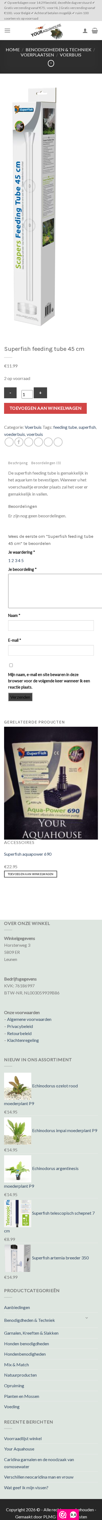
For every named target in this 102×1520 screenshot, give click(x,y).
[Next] (20, 891)
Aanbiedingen (17, 1307)
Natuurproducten (20, 1374)
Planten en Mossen (21, 1396)
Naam (14, 615)
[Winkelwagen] (95, 31)
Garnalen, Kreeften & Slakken (31, 1332)
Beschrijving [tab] (17, 463)
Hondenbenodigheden (25, 1353)
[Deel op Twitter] (28, 442)
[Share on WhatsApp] (9, 442)
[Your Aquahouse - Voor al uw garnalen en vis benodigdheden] (46, 30)
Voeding (12, 1406)
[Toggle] (87, 1318)
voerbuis (35, 434)
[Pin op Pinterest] (48, 442)
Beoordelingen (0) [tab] (46, 463)
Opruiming (14, 1385)
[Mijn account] (85, 31)
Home (13, 49)
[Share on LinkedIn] (58, 442)
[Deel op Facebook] (18, 442)
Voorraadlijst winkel (23, 1438)
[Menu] (7, 30)
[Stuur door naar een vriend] (38, 442)
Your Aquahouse (19, 1448)
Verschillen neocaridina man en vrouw (38, 1476)
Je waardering (21, 552)
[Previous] (5, 891)
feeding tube (65, 427)
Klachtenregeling (23, 1040)
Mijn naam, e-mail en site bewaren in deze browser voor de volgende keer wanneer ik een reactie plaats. (49, 680)
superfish (87, 427)
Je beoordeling (22, 569)
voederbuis (14, 434)
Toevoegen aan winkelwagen (46, 408)
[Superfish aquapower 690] (51, 782)
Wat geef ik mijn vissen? (26, 1487)
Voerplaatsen (37, 54)
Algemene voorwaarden (29, 1019)
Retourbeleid (19, 1033)
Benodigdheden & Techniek (58, 49)
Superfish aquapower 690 (27, 853)
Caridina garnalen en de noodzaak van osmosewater (39, 1463)
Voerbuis (70, 54)
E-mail (14, 640)
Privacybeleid (20, 1026)
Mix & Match (16, 1364)
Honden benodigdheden (26, 1343)
